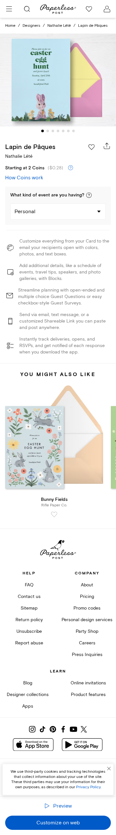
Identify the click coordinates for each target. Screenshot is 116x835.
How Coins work (24, 177)
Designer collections (28, 694)
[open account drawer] (107, 9)
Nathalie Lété (59, 25)
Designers (31, 25)
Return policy (29, 619)
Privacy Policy (88, 787)
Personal (25, 211)
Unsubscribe (29, 631)
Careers (87, 643)
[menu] (9, 9)
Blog (27, 683)
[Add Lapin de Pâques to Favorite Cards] (91, 147)
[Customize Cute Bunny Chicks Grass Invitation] (58, 80)
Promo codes (87, 608)
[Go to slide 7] (73, 131)
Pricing (87, 596)
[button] (89, 195)
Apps (27, 706)
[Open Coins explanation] (70, 168)
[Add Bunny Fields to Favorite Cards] (54, 514)
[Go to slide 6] (68, 131)
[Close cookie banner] (109, 768)
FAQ (29, 585)
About (87, 585)
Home (10, 25)
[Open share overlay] (107, 146)
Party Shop (87, 631)
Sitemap (29, 608)
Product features (88, 694)
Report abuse (29, 643)
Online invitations (88, 683)
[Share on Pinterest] (53, 729)
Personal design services (87, 619)
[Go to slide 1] (42, 131)
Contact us (29, 596)
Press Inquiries (87, 654)
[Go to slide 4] (58, 131)
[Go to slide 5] (63, 131)
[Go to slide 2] (47, 131)
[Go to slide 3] (53, 131)
